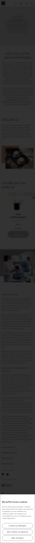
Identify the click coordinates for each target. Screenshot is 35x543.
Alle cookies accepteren (17, 532)
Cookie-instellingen (17, 526)
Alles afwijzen (17, 538)
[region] (17, 518)
